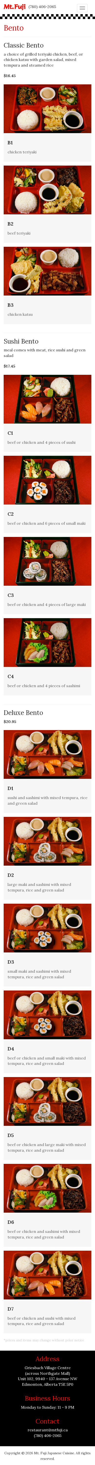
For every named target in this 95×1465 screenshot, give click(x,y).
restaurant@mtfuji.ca (48, 1429)
